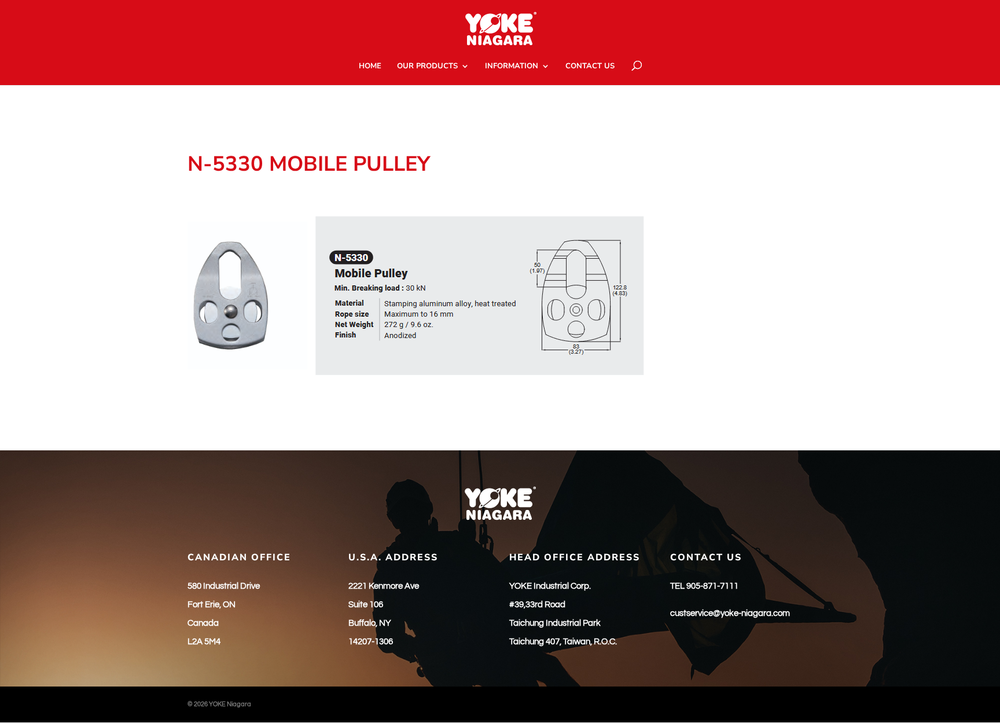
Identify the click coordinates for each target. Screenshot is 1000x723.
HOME (370, 66)
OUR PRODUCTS (427, 66)
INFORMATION (511, 66)
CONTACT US (590, 66)
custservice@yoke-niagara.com (730, 613)
